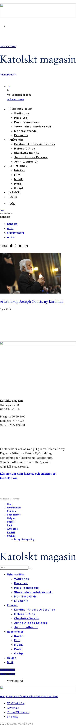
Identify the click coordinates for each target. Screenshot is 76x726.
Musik (18, 179)
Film (17, 174)
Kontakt (11, 532)
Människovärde (25, 131)
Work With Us (15, 703)
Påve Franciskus (26, 122)
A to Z (10, 237)
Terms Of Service (18, 712)
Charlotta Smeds (26, 153)
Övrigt (18, 188)
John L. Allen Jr (26, 161)
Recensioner (18, 166)
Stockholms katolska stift (33, 126)
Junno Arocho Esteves (31, 157)
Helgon (15, 192)
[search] (30, 568)
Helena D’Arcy (24, 148)
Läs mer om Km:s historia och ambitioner (27, 473)
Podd (18, 183)
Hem (9, 504)
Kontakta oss (8, 478)
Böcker (19, 170)
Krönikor (16, 139)
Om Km (10, 536)
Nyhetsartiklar (21, 109)
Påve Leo (21, 117)
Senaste (12, 223)
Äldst (10, 228)
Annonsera (12, 529)
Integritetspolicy (24, 539)
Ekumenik (21, 135)
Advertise (13, 707)
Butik (13, 197)
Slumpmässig (15, 232)
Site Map (12, 716)
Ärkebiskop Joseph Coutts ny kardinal (31, 301)
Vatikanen (21, 113)
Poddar (10, 522)
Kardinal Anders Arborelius (34, 144)
